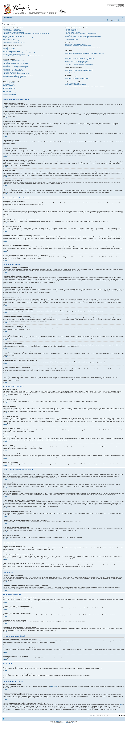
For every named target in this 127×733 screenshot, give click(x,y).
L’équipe (89, 718)
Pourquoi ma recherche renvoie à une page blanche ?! (77, 61)
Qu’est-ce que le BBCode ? (9, 82)
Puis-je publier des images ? (9, 87)
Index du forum (8, 17)
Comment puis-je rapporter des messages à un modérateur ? (16, 73)
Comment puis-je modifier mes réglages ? (12, 47)
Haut (5, 107)
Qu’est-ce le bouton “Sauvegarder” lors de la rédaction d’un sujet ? (18, 75)
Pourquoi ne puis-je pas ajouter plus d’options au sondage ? (16, 66)
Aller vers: (92, 715)
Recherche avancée (119, 6)
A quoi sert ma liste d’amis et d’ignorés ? (74, 52)
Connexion (121, 20)
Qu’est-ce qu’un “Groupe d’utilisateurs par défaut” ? (76, 37)
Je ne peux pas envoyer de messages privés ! (75, 44)
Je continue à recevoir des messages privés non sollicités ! (78, 45)
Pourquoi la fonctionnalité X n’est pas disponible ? (76, 84)
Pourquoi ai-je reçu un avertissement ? (11, 72)
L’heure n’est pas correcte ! (9, 48)
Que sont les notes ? (7, 91)
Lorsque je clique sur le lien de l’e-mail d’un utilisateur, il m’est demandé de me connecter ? (23, 55)
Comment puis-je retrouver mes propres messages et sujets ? (79, 64)
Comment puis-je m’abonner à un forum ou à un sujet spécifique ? (79, 70)
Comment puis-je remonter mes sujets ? (12, 77)
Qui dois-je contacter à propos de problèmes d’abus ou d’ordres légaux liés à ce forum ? (84, 86)
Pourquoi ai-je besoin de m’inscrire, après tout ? (13, 30)
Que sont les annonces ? (8, 90)
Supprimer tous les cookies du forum (100, 718)
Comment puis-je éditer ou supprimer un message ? (14, 62)
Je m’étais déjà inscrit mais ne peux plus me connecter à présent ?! (18, 37)
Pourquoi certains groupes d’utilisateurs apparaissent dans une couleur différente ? (83, 36)
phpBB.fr (73, 722)
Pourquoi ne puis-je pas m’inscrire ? (11, 40)
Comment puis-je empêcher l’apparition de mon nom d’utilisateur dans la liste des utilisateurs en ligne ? (26, 33)
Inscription (115, 20)
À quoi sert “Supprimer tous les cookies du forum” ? (14, 42)
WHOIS (121, 704)
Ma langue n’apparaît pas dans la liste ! (11, 51)
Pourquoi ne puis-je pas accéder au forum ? (12, 69)
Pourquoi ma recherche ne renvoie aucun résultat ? (76, 59)
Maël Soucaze (65, 722)
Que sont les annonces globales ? (10, 88)
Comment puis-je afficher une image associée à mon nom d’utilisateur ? (19, 52)
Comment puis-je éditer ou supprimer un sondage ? (14, 67)
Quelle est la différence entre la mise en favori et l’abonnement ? (79, 69)
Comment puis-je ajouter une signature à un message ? (15, 63)
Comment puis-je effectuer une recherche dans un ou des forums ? (80, 58)
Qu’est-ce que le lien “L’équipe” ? (72, 39)
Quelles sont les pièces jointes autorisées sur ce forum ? (77, 76)
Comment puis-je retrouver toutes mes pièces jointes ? (77, 78)
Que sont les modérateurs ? (71, 30)
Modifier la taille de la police (123, 17)
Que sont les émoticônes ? (9, 85)
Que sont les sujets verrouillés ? (10, 92)
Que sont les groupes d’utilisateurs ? (73, 32)
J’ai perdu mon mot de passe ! (9, 35)
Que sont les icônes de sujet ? (9, 94)
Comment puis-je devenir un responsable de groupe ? (77, 35)
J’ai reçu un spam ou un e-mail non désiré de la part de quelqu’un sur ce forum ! (83, 47)
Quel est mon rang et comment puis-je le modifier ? (14, 54)
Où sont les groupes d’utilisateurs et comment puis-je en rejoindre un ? (80, 33)
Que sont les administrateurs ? (72, 29)
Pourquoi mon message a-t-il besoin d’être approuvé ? (15, 76)
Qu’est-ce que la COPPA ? (9, 39)
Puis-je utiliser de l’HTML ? (9, 84)
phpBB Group (53, 686)
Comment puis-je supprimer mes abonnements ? (76, 72)
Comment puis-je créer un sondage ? (11, 65)
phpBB (57, 721)
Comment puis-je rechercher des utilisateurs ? (75, 62)
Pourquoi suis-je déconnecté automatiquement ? (13, 32)
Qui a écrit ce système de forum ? (72, 83)
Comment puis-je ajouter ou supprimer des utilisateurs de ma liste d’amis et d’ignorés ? (84, 53)
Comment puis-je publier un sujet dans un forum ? (14, 60)
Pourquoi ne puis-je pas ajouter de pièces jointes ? (14, 70)
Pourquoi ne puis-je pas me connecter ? (12, 29)
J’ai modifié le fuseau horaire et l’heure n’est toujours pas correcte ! (18, 50)
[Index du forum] (34, 8)
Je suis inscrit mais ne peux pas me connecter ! (13, 36)
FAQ (110, 20)
